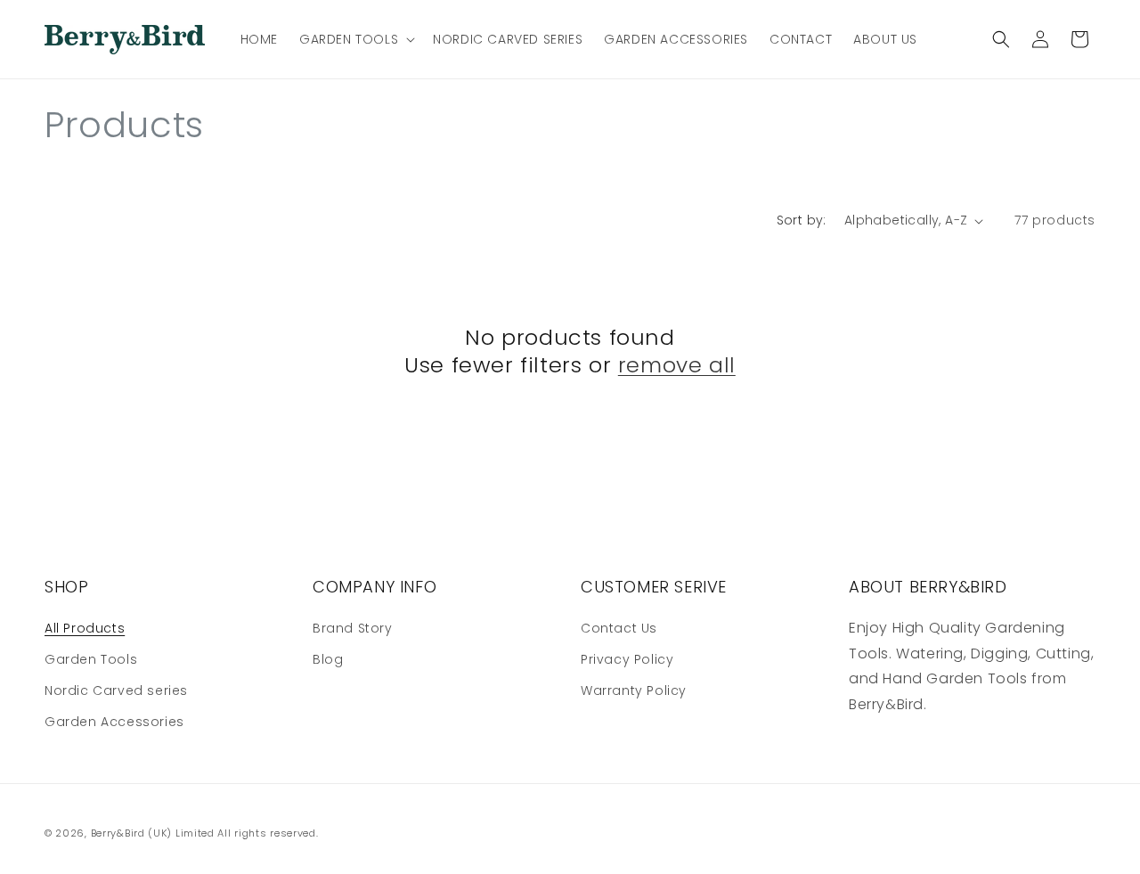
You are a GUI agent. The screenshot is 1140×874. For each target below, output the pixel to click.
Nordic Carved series (116, 690)
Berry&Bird (118, 833)
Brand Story (353, 628)
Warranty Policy (634, 690)
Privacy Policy (627, 659)
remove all (677, 365)
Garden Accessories (114, 722)
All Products (85, 628)
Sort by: (801, 220)
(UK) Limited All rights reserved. (233, 833)
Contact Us (619, 628)
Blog (328, 659)
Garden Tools (91, 659)
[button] (355, 39)
